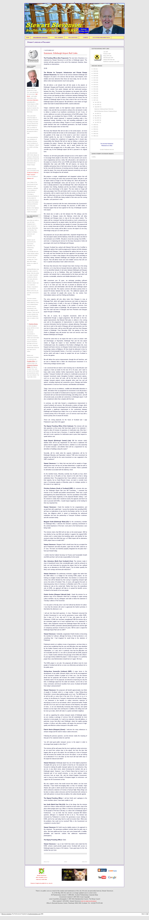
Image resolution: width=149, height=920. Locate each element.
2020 (94, 71)
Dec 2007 (97, 102)
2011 (94, 91)
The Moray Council (94, 899)
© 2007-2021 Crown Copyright (81, 897)
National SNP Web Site (109, 59)
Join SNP (105, 51)
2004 (94, 129)
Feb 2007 (97, 120)
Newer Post (46, 861)
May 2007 (97, 115)
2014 (94, 84)
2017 (94, 77)
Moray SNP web (107, 55)
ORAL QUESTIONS (73, 37)
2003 (94, 131)
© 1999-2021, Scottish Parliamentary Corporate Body (82, 895)
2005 (94, 126)
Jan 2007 (97, 122)
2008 (94, 97)
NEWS (28, 37)
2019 (94, 73)
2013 (94, 86)
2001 (94, 135)
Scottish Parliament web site (107, 149)
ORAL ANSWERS (58, 37)
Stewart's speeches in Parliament (38, 42)
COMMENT (85, 37)
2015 (94, 82)
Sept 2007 (97, 106)
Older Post (84, 861)
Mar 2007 (97, 118)
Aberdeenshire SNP (108, 57)
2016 (94, 80)
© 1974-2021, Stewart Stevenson (78, 901)
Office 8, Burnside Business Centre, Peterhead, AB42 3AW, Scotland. (67, 903)
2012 (94, 89)
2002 (94, 133)
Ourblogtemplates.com (34, 914)
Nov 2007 (97, 104)
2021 (94, 69)
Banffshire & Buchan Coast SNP (111, 61)
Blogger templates (7, 914)
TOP (147, 914)
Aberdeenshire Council (81, 899)
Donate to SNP (107, 53)
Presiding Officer (31, 361)
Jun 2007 (97, 113)
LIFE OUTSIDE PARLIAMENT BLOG (101, 37)
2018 (94, 75)
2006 (94, 124)
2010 (94, 93)
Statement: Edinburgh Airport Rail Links (60, 53)
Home (65, 861)
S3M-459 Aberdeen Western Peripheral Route (105, 111)
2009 (94, 95)
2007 (94, 100)
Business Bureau (33, 324)
